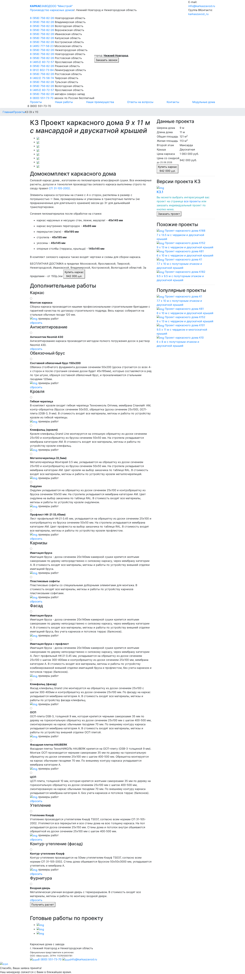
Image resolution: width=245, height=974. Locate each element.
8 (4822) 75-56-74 (42, 78)
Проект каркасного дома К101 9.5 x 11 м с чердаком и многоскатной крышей (182, 329)
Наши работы (64, 102)
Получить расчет (42, 904)
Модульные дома (203, 102)
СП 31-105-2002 (59, 188)
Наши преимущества (100, 102)
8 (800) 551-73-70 (42, 98)
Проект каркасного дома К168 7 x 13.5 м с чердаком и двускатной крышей (181, 235)
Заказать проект (169, 213)
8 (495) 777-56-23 (42, 46)
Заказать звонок (107, 60)
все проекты (192, 201)
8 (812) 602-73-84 (42, 70)
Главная (8, 112)
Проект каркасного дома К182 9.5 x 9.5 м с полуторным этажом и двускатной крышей (181, 276)
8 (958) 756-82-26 (42, 18)
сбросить (36, 322)
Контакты (173, 102)
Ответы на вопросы (140, 102)
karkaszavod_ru (198, 14)
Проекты (36, 102)
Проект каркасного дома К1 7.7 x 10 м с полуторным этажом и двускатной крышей (179, 263)
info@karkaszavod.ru (201, 6)
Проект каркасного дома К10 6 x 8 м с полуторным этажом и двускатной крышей (180, 342)
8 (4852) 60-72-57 (42, 62)
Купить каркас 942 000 (74, 274)
